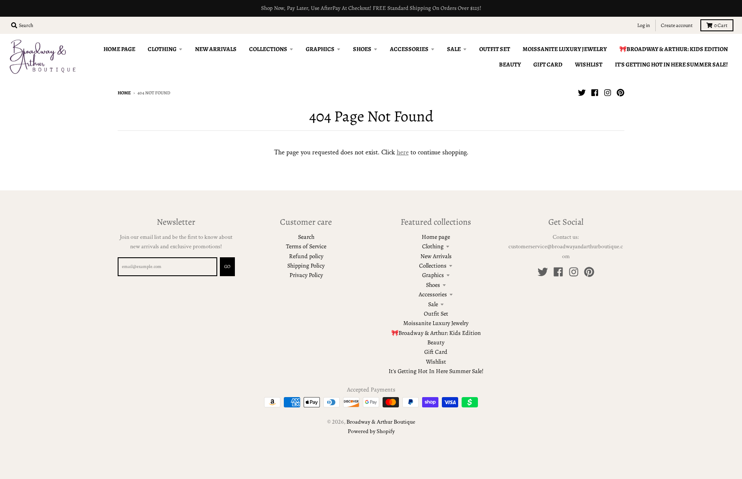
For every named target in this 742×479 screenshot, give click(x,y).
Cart (720, 25)
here (403, 152)
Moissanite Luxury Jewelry (435, 323)
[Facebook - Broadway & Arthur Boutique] (595, 92)
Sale (433, 304)
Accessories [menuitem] (409, 49)
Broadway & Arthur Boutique (381, 422)
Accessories (433, 294)
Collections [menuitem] (268, 49)
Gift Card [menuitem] (548, 64)
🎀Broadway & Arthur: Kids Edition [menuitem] (673, 49)
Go (227, 266)
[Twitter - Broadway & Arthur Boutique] (582, 92)
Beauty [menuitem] (510, 64)
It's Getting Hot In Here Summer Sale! (436, 371)
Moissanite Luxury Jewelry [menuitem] (565, 49)
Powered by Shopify (371, 431)
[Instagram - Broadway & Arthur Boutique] (607, 92)
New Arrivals (436, 256)
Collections (433, 266)
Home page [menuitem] (119, 49)
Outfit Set (436, 314)
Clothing (433, 246)
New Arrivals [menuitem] (216, 49)
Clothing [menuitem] (162, 49)
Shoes (433, 285)
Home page (436, 237)
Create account (677, 25)
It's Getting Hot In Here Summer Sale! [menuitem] (671, 64)
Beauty (435, 342)
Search (306, 237)
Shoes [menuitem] (362, 49)
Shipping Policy (306, 266)
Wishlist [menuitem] (588, 64)
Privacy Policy (306, 275)
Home (124, 93)
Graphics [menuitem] (320, 49)
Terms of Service (306, 246)
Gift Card (435, 352)
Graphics (433, 275)
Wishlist (436, 362)
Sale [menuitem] (454, 49)
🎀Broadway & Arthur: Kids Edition (436, 333)
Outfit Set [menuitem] (494, 49)
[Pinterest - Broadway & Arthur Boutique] (620, 92)
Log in (643, 25)
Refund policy (306, 256)
